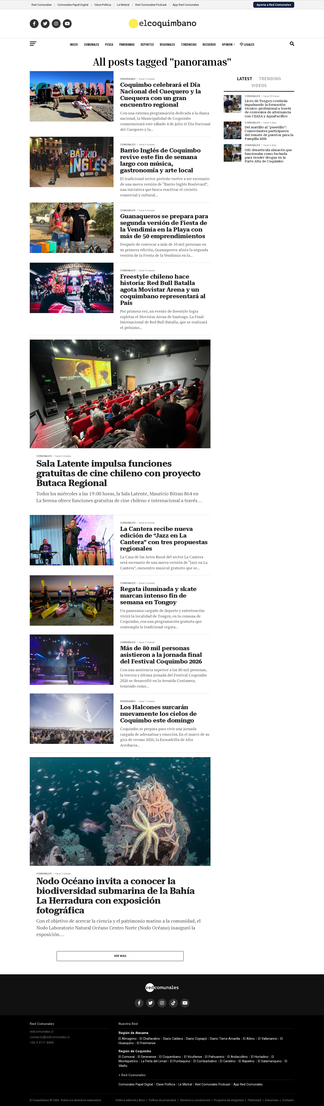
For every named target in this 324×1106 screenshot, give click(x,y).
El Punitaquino (180, 1061)
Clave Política (102, 4)
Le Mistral (123, 4)
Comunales (91, 44)
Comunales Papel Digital (73, 4)
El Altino (249, 1039)
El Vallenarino (267, 1039)
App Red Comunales (186, 4)
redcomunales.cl (41, 1032)
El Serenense (147, 1057)
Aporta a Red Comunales (274, 4)
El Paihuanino (214, 1057)
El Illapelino (247, 1061)
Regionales (167, 44)
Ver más (120, 956)
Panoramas (126, 44)
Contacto (288, 1100)
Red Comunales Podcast (151, 4)
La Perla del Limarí (154, 1061)
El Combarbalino (205, 1061)
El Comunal (127, 1057)
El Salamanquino (270, 1061)
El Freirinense (146, 1043)
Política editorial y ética (130, 1100)
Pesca (109, 44)
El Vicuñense (193, 1057)
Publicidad (254, 1100)
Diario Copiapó (196, 1039)
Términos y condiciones (195, 1100)
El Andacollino (237, 1057)
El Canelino (228, 1061)
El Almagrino (128, 1039)
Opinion (227, 44)
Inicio (74, 44)
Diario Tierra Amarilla (225, 1039)
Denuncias (271, 1100)
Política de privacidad (162, 1100)
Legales (248, 44)
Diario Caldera (173, 1039)
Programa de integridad (229, 1100)
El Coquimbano (170, 1057)
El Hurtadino (259, 1057)
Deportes (147, 44)
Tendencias (188, 44)
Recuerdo (209, 44)
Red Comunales (42, 4)
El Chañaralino (150, 1039)
